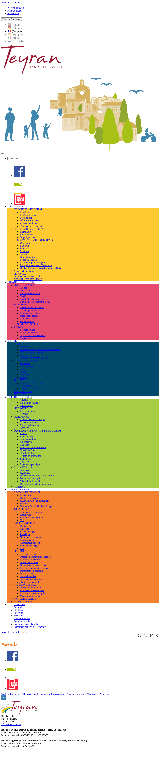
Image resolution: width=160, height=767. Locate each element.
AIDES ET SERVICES (26, 360)
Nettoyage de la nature (31, 537)
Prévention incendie (30, 559)
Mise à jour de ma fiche (31, 481)
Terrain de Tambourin (30, 456)
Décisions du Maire (29, 220)
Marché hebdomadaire (31, 587)
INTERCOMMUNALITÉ (27, 276)
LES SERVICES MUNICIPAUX (31, 229)
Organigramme (27, 237)
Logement (25, 363)
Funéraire (24, 251)
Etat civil (18, 607)
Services (24, 414)
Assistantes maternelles (31, 299)
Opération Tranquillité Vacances (36, 556)
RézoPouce (25, 514)
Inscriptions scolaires (30, 315)
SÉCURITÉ (20, 551)
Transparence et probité (31, 226)
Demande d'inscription (31, 478)
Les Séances (26, 217)
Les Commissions (29, 215)
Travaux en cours (28, 554)
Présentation (26, 231)
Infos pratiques (27, 411)
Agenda (25, 632)
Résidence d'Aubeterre (31, 383)
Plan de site (105, 694)
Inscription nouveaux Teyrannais (36, 265)
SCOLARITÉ (21, 304)
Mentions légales (45, 694)
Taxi (22, 520)
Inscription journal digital (32, 262)
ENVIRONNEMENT (25, 523)
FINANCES (20, 273)
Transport (24, 374)
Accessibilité (60, 694)
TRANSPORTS (22, 509)
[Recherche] (18, 184)
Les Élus (24, 212)
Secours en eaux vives (31, 579)
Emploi (23, 372)
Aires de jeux (26, 436)
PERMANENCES (23, 391)
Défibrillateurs (27, 573)
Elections (18, 610)
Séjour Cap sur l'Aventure (32, 335)
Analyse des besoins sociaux (34, 357)
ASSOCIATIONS (23, 467)
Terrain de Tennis (28, 453)
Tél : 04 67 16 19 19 (11, 724)
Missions (24, 346)
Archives (24, 428)
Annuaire (24, 470)
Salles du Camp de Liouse (33, 447)
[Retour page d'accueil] (31, 73)
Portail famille (27, 321)
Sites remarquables (29, 422)
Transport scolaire (29, 318)
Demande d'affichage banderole (35, 484)
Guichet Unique (22, 618)
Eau (22, 548)
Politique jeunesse (29, 332)
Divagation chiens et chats (33, 565)
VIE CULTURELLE (24, 400)
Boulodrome (26, 442)
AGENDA (19, 486)
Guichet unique (27, 257)
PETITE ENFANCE (24, 285)
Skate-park (25, 458)
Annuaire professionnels (32, 590)
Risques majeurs (28, 540)
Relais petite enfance (30, 293)
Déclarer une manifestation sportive (37, 475)
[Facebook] (19, 175)
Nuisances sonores (29, 562)
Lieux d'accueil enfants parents (35, 301)
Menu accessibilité (10, 2)
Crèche (23, 287)
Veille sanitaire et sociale (32, 352)
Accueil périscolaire (30, 310)
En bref (15, 632)
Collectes (24, 528)
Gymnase (24, 444)
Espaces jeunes (27, 329)
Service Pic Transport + (31, 517)
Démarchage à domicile (31, 570)
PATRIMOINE (21, 416)
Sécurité (24, 254)
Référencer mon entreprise (33, 593)
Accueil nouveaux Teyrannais (34, 500)
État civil (24, 245)
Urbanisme (25, 243)
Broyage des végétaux (31, 545)
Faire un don (26, 355)
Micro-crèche (26, 290)
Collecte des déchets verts (32, 388)
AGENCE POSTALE (25, 601)
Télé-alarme (26, 386)
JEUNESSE (20, 327)
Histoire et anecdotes (30, 498)
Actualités (25, 472)
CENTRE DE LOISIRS (26, 324)
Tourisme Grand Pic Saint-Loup (36, 506)
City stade (25, 461)
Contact (71, 694)
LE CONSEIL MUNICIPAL (28, 209)
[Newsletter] (18, 192)
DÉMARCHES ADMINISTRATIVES (33, 240)
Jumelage (24, 503)
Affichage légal (29, 694)
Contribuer (81, 694)
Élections (24, 248)
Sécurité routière (28, 576)
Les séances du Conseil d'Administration (40, 349)
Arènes (23, 433)
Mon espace (93, 694)
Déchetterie (25, 526)
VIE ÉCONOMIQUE (25, 584)
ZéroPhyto (25, 534)
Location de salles (29, 259)
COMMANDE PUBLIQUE (28, 279)
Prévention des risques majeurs (35, 568)
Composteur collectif (30, 542)
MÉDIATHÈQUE (23, 408)
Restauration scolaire (30, 313)
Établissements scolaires (32, 307)
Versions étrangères (11, 19)
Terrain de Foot (27, 450)
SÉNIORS (19, 380)
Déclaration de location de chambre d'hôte (40, 268)
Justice (23, 377)
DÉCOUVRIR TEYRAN (27, 492)
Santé (22, 369)
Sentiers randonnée (29, 439)
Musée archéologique (30, 425)
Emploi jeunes (27, 338)
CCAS (17, 343)
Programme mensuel (30, 402)
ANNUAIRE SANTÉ (25, 598)
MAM (23, 296)
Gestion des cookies (11, 694)
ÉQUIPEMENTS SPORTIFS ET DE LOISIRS (37, 430)
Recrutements (26, 234)
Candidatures (26, 405)
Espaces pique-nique (30, 464)
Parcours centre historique (32, 419)
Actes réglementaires (24, 271)
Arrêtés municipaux (29, 223)
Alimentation (26, 366)
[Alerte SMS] (19, 203)
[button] (152, 636)
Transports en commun (31, 512)
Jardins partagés (28, 531)
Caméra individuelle (30, 582)
